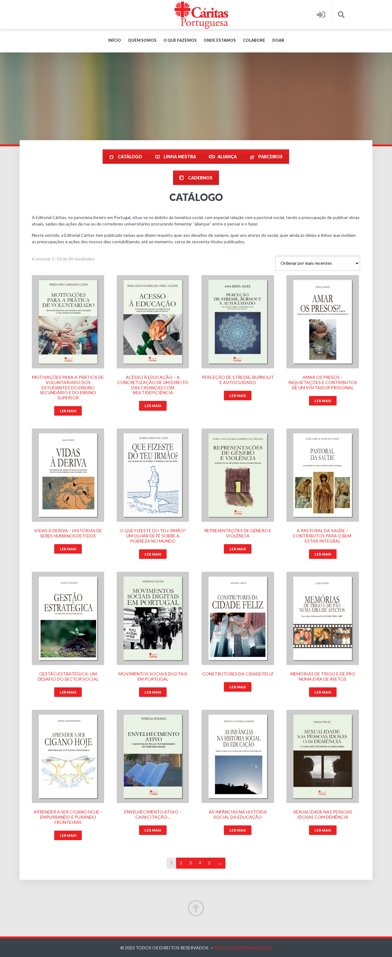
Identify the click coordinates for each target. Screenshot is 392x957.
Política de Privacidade (243, 947)
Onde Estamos (220, 40)
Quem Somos (142, 40)
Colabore (254, 40)
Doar (278, 40)
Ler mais (68, 411)
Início (114, 40)
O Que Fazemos (180, 40)
